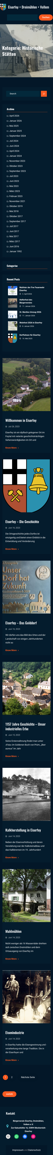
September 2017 (17, 221)
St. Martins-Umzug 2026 (30, 312)
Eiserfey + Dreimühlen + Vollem (28, 6)
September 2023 (17, 171)
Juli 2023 (13, 176)
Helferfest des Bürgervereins (25, 301)
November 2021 (17, 201)
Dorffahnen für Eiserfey (29, 335)
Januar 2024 (15, 156)
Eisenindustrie (14, 1032)
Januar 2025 (15, 131)
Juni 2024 (14, 146)
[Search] (44, 94)
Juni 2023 (14, 181)
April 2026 (14, 116)
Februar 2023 (15, 196)
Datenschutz (34, 1150)
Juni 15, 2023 (14, 735)
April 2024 (14, 151)
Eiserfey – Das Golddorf (21, 622)
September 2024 (17, 136)
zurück (9, 1094)
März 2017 (14, 241)
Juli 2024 (13, 141)
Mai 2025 (13, 126)
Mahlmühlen (13, 931)
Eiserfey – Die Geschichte (22, 521)
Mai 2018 (13, 211)
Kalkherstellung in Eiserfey (23, 829)
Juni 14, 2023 (14, 836)
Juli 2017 (13, 226)
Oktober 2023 (16, 166)
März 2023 (14, 191)
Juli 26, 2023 (13, 426)
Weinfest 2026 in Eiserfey (30, 323)
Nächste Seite (28, 1077)
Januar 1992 (15, 251)
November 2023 (17, 161)
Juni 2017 (14, 231)
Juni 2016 (14, 246)
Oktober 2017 (16, 216)
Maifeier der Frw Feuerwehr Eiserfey (31, 289)
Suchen (46, 17)
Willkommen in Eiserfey (20, 420)
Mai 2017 (13, 236)
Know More (11, 448)
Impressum (18, 1150)
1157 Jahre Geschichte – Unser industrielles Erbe (25, 726)
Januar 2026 (15, 121)
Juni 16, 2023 (14, 528)
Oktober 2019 (16, 206)
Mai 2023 (13, 186)
